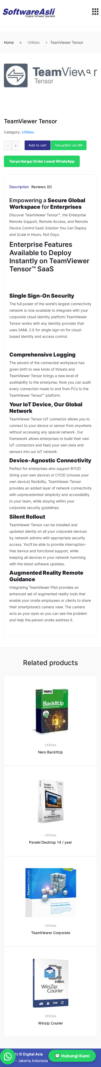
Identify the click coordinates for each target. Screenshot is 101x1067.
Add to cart (37, 145)
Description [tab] (19, 187)
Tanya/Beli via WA (69, 145)
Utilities (33, 42)
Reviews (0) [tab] (41, 187)
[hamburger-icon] (95, 13)
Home (9, 42)
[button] (88, 72)
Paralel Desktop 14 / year (50, 842)
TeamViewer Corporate (50, 932)
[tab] (19, 188)
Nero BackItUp (50, 752)
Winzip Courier (50, 1023)
